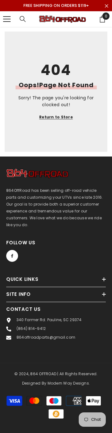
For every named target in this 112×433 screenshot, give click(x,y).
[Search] (22, 19)
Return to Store (56, 117)
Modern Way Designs (68, 383)
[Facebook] (12, 256)
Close (106, 6)
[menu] (7, 19)
